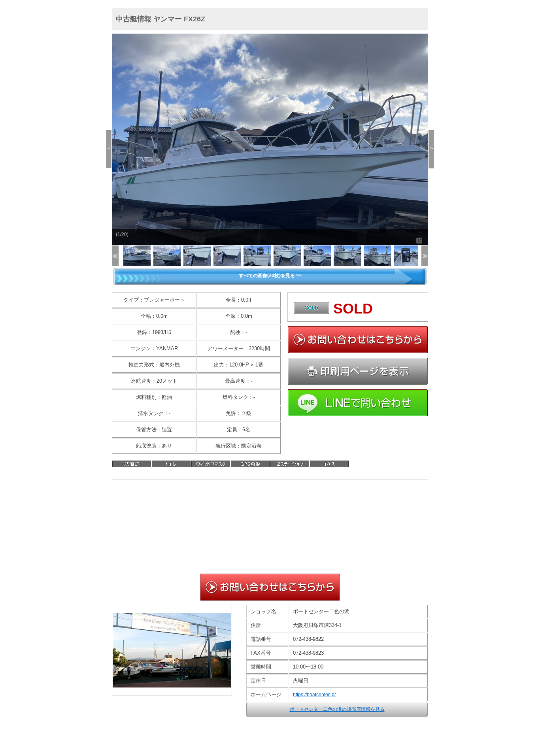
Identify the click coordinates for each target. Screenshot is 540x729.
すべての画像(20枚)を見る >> (270, 275)
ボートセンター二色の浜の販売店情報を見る (337, 709)
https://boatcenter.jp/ (314, 694)
